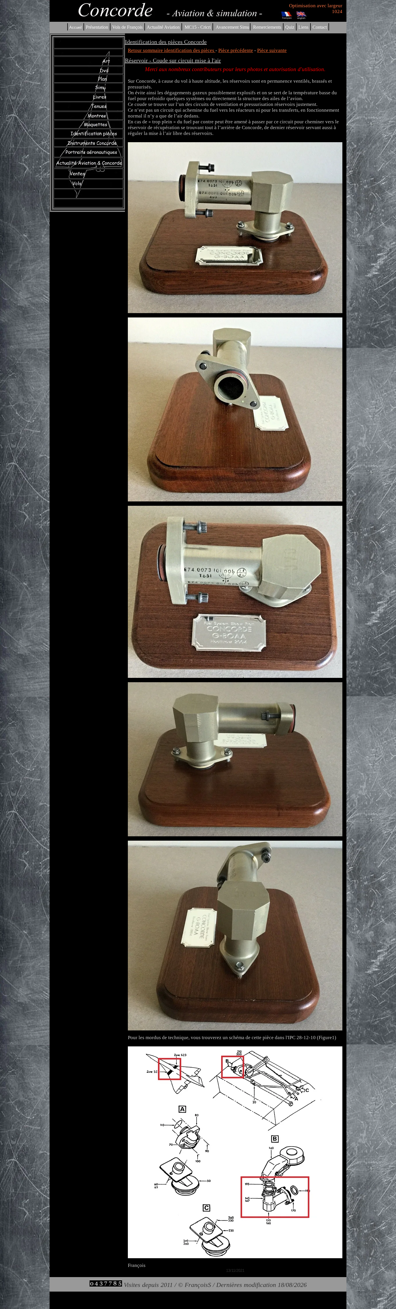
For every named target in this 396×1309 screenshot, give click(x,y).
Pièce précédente (235, 50)
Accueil (75, 27)
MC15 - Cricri (198, 27)
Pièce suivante (272, 50)
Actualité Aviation (164, 27)
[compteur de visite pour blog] (106, 1284)
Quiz (289, 27)
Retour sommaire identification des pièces (171, 50)
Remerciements (267, 27)
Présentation (97, 27)
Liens (303, 27)
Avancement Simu (232, 27)
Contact (320, 27)
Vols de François (127, 27)
